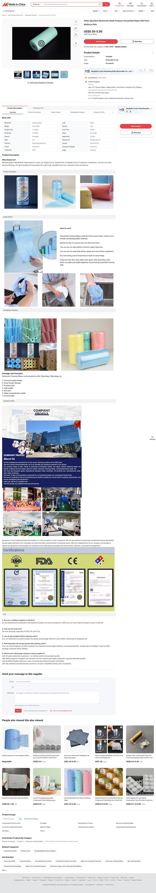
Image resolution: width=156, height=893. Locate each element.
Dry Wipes (43, 823)
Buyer (105, 11)
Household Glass (25, 861)
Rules (152, 11)
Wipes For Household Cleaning (36, 866)
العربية (89, 880)
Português (43, 880)
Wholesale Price (81, 877)
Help (116, 11)
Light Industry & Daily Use (15, 15)
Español (35, 880)
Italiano (67, 880)
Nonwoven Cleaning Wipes (124, 823)
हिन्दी (106, 880)
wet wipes (5, 831)
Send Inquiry (101, 41)
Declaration (100, 884)
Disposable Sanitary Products (47, 15)
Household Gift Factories (43, 861)
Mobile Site (124, 877)
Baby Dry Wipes (45, 827)
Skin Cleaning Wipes (134, 861)
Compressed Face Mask (86, 827)
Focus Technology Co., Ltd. (64, 884)
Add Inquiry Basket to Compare (41, 82)
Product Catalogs (32, 819)
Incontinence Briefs (10, 851)
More (4, 870)
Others (42, 831)
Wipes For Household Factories (91, 861)
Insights (131, 877)
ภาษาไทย (112, 880)
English (28, 880)
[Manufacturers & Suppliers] (13, 4)
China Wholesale (69, 877)
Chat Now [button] (138, 41)
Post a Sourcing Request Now (61, 711)
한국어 (95, 880)
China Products (36, 877)
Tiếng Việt (126, 880)
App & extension (128, 11)
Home (4, 15)
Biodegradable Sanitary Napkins (45, 851)
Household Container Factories (66, 861)
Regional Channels (103, 877)
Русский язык (59, 880)
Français (50, 880)
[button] (108, 112)
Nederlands (82, 880)
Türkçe (119, 880)
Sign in (152, 6)
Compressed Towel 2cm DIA (11, 823)
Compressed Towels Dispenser (126, 827)
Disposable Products (31, 15)
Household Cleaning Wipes (12, 866)
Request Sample (120, 47)
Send (18, 711)
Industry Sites (92, 877)
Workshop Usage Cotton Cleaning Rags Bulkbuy (66, 866)
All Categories (9, 11)
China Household (9, 861)
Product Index (115, 877)
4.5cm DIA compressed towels (12, 827)
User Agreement (89, 884)
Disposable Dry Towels (85, 823)
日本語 (101, 880)
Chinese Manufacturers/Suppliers (52, 877)
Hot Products (26, 877)
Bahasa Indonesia (137, 880)
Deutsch (74, 880)
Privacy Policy (109, 884)
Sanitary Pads (25, 851)
